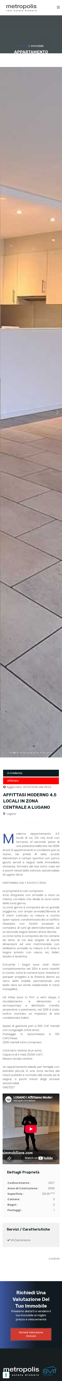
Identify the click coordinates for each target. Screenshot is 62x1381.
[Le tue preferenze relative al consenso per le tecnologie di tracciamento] (6, 1375)
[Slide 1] (11, 753)
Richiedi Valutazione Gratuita (31, 1334)
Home (22, 46)
